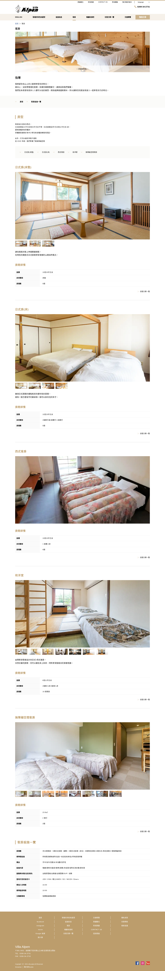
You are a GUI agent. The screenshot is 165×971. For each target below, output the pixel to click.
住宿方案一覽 (145, 291)
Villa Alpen (22, 947)
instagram (40, 926)
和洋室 (75, 152)
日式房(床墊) (29, 152)
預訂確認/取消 (127, 2)
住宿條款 (124, 922)
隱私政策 (124, 918)
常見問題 (96, 926)
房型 (21, 102)
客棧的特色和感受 (68, 918)
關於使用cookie (28, 967)
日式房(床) (46, 152)
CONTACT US (96, 929)
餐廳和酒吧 (68, 929)
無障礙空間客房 (91, 152)
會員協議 (124, 926)
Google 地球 (40, 933)
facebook (40, 922)
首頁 (40, 918)
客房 (68, 926)
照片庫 (40, 937)
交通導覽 (96, 918)
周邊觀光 (96, 922)
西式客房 (61, 152)
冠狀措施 (96, 933)
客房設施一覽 (36, 102)
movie (40, 929)
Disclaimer (18, 967)
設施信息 (68, 922)
